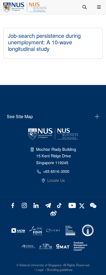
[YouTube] (71, 205)
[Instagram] (24, 205)
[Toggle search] (85, 7)
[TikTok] (59, 205)
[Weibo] (53, 213)
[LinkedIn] (36, 205)
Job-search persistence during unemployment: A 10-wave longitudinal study (44, 42)
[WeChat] (93, 205)
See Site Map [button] (20, 116)
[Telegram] (48, 205)
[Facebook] (13, 205)
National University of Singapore (40, 265)
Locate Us (56, 180)
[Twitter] (82, 205)
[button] (99, 7)
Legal (39, 269)
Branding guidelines (60, 269)
